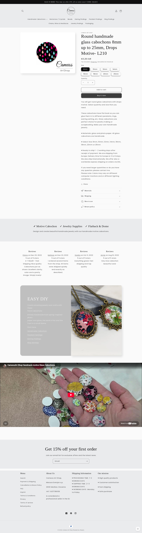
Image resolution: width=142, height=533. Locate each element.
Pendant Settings (35, 335)
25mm (116, 74)
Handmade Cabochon (37, 331)
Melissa (51, 255)
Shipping (94, 62)
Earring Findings (34, 339)
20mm (105, 74)
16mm (85, 74)
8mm (85, 69)
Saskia (77, 255)
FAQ (21, 489)
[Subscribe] (87, 461)
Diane (25, 255)
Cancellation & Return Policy (31, 485)
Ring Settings (33, 342)
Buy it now (101, 95)
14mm (115, 69)
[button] (22, 11)
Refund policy (25, 506)
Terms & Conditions (27, 496)
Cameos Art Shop (68, 530)
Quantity (84, 78)
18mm (95, 74)
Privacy (23, 499)
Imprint (23, 492)
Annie (103, 255)
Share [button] (85, 184)
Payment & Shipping (28, 482)
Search (23, 478)
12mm (105, 69)
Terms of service (26, 503)
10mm (95, 69)
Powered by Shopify (78, 530)
